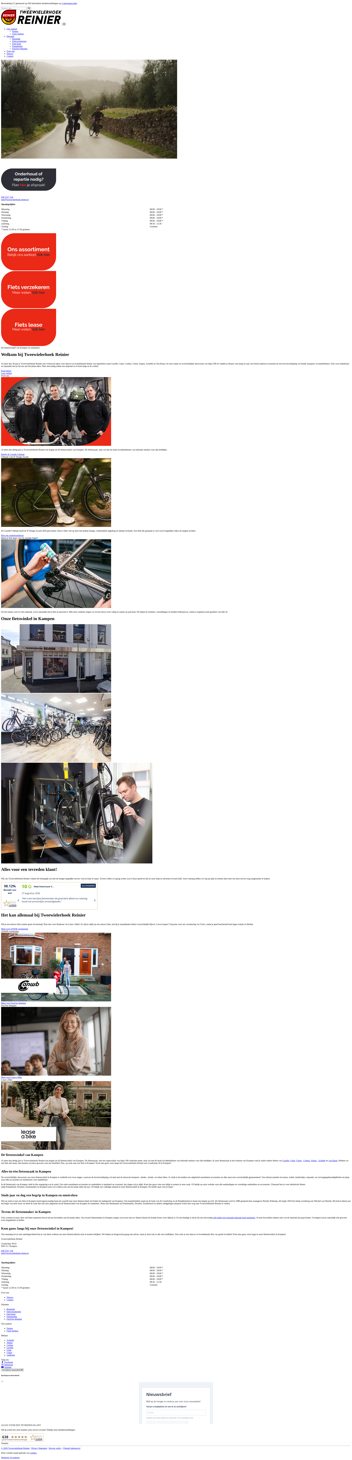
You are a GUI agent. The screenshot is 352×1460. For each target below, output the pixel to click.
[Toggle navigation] (64, 24)
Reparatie (16, 39)
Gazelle (286, 1160)
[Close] (2, 1381)
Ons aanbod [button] (12, 29)
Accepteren (15, 1457)
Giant (292, 1160)
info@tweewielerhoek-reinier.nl (15, 199)
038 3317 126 (7, 197)
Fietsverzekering (19, 41)
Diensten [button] (10, 36)
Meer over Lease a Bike (11, 1077)
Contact (10, 56)
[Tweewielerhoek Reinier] (31, 24)
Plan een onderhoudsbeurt (12, 535)
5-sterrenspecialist (69, 3)
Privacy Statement (39, 1448)
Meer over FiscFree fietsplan (13, 1003)
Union (299, 1160)
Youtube (8, 1367)
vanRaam (11, 1355)
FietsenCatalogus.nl (71, 1448)
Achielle (321, 1160)
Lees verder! (6, 373)
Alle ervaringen (88, 886)
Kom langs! (6, 371)
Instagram (8, 1365)
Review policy (55, 1448)
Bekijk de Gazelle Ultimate (13, 454)
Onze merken (18, 34)
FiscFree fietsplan (19, 49)
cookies (33, 1453)
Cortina (306, 1160)
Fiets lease (16, 44)
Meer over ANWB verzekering (14, 929)
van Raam (333, 1160)
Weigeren (5, 1457)
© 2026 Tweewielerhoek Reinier (15, 1448)
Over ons (11, 51)
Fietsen (15, 31)
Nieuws (10, 53)
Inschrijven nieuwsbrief (11, 1370)
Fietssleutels (17, 46)
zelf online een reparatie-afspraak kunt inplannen (234, 1217)
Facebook (8, 1362)
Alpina (314, 1160)
